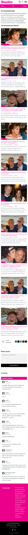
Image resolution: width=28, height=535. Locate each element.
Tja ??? (4, 396)
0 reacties (14, 50)
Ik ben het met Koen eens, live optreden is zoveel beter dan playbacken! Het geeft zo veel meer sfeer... (13, 478)
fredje (6, 440)
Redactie (10, 144)
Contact (19, 525)
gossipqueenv (8, 450)
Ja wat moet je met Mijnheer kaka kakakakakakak (11, 445)
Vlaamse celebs (5, 44)
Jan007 (7, 392)
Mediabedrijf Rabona (11, 525)
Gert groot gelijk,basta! (8, 436)
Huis (2, 6)
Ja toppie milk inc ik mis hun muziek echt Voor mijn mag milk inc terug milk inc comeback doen (13, 387)
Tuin (13, 6)
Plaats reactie (14, 365)
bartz (6, 461)
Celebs (3, 106)
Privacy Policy (13, 526)
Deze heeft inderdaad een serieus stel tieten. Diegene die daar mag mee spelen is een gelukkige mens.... (14, 427)
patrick (7, 432)
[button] (19, 2)
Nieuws (3, 138)
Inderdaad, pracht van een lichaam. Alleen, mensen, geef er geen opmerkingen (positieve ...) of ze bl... (13, 415)
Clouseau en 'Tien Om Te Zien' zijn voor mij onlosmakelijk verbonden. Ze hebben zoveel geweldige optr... (14, 467)
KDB (10, 81)
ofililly (6, 381)
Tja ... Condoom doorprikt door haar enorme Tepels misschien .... (11, 405)
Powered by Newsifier (14, 533)
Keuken (24, 6)
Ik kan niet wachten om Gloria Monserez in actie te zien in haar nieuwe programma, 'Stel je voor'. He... (13, 455)
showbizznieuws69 (10, 472)
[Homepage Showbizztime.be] (5, 2)
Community (6, 488)
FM (10, 50)
